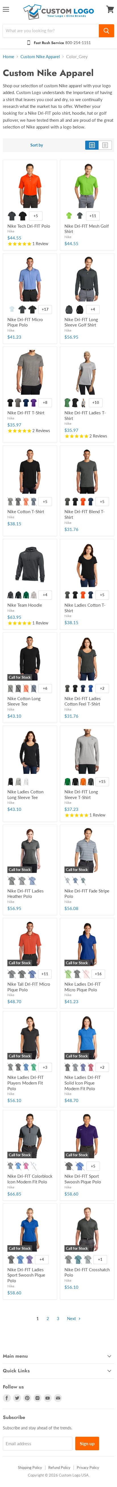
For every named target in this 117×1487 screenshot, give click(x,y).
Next (72, 1318)
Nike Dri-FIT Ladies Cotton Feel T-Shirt (82, 701)
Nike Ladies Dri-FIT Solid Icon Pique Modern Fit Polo (82, 1083)
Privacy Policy (88, 1467)
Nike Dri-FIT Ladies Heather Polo (25, 893)
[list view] (105, 145)
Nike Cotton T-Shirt (25, 511)
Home (8, 56)
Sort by (36, 145)
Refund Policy (59, 1467)
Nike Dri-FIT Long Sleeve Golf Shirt (81, 322)
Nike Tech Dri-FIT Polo (28, 225)
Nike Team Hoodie (24, 605)
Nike (10, 231)
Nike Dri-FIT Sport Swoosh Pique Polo (82, 1179)
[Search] (106, 30)
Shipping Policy (30, 1467)
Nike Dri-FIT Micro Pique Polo (25, 322)
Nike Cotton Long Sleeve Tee (24, 701)
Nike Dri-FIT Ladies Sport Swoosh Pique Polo (26, 1275)
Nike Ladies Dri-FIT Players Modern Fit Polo (25, 1083)
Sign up (87, 1443)
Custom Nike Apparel (40, 56)
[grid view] (92, 145)
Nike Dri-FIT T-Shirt (25, 412)
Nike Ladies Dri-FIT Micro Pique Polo (82, 986)
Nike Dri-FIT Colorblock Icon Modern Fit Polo (30, 1179)
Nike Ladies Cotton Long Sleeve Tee (25, 794)
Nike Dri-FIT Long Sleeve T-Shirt (81, 794)
